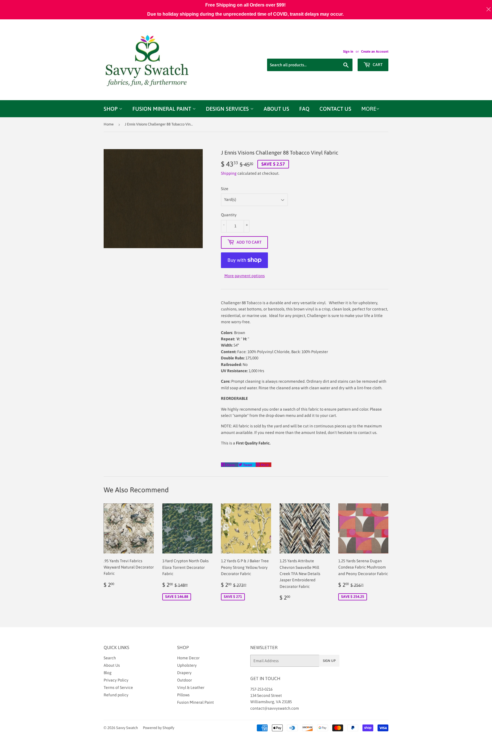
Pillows (183, 695)
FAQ (304, 109)
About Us (276, 109)
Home (109, 124)
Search (110, 658)
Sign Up (329, 661)
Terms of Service (118, 687)
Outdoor (184, 680)
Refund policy (116, 695)
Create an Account (374, 51)
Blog (108, 672)
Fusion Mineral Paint (162, 109)
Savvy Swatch (127, 728)
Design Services (228, 109)
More (368, 109)
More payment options (244, 275)
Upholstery (187, 665)
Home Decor (188, 658)
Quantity (229, 215)
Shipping (229, 173)
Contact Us (335, 109)
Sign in (348, 51)
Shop (111, 109)
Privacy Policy (116, 680)
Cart (377, 64)
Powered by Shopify (158, 728)
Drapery (184, 672)
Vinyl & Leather (190, 687)
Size (224, 188)
